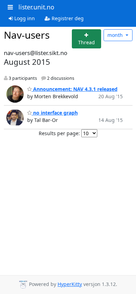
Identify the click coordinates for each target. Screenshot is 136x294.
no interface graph (55, 112)
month (115, 35)
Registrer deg (67, 18)
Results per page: (59, 133)
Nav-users (27, 34)
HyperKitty (70, 284)
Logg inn (24, 18)
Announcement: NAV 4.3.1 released (75, 89)
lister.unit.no (36, 7)
